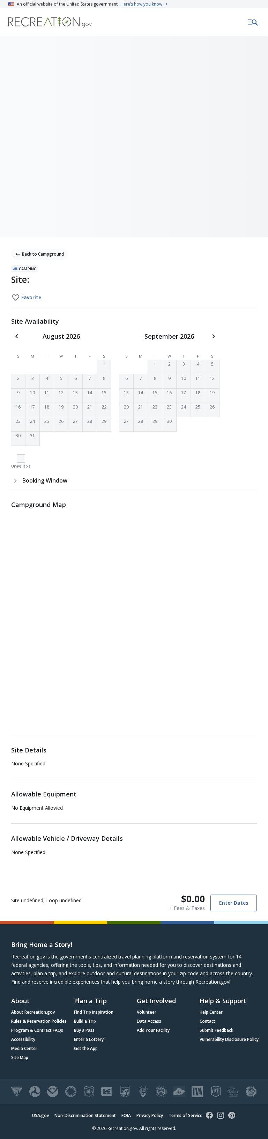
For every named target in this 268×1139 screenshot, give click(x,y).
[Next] (213, 336)
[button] (104, 367)
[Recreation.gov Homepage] (50, 22)
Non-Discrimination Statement (85, 1115)
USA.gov (40, 1115)
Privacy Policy (149, 1115)
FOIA (126, 1115)
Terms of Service (185, 1115)
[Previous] (16, 336)
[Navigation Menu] (253, 22)
